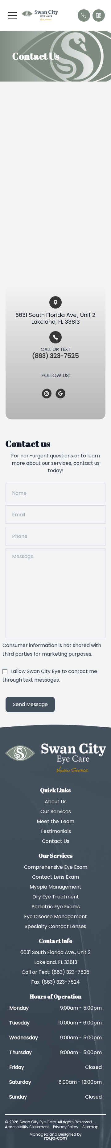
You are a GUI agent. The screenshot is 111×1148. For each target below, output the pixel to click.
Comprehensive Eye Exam (55, 867)
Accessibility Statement (27, 1126)
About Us (56, 801)
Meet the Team (55, 821)
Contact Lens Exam (55, 877)
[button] (12, 15)
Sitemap (90, 1126)
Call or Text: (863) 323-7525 (55, 972)
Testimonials (55, 831)
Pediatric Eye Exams (55, 906)
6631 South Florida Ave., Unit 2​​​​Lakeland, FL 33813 (55, 318)
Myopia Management (55, 886)
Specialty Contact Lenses (55, 926)
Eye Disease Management (55, 916)
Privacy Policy (65, 1126)
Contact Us (55, 841)
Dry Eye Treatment (55, 896)
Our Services (55, 811)
